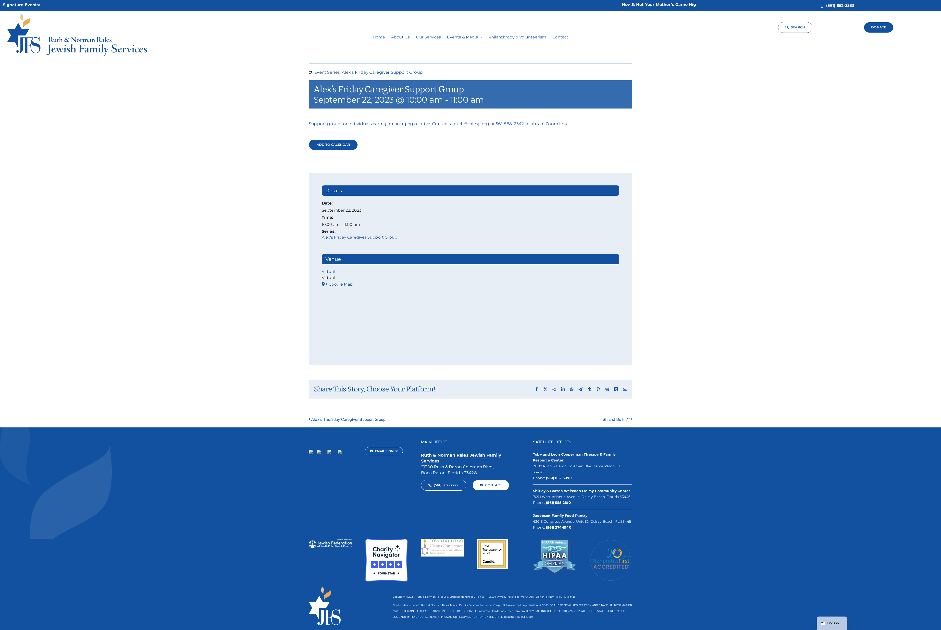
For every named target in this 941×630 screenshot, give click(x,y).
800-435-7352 (571, 611)
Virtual (328, 271)
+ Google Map (339, 284)
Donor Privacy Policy (549, 596)
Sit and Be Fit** (616, 419)
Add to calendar (333, 144)
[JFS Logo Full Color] (77, 15)
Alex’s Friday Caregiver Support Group (359, 237)
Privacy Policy (505, 596)
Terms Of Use (525, 596)
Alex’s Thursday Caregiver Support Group (348, 419)
